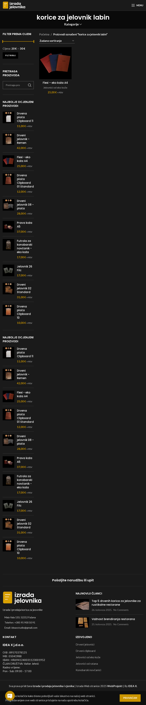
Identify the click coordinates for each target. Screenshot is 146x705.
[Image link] (22, 597)
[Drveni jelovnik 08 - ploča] (8, 207)
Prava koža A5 (24, 224)
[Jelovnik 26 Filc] (8, 271)
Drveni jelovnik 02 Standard (24, 288)
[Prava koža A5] (8, 227)
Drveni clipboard (85, 650)
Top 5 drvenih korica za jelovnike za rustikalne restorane (116, 603)
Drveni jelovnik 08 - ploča (25, 204)
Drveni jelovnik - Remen (23, 139)
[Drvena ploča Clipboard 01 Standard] (8, 183)
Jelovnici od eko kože (55, 87)
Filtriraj (10, 55)
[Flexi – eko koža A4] (55, 63)
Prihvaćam (130, 697)
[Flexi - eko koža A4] (8, 161)
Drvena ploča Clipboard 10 (24, 312)
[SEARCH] (30, 85)
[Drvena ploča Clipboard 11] (8, 120)
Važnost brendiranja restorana (113, 619)
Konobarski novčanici (88, 670)
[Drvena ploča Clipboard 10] (8, 315)
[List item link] (36, 622)
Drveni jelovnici (85, 644)
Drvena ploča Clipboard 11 (25, 117)
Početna (44, 34)
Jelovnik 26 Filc (24, 268)
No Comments (121, 610)
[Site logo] (14, 5)
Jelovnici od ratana (87, 663)
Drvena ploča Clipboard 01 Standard (25, 180)
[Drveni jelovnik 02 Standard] (8, 291)
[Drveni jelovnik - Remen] (8, 141)
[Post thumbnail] (82, 605)
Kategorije (71, 24)
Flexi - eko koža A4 (23, 159)
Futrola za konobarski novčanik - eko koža (24, 246)
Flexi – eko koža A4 (55, 83)
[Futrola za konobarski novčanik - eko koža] (8, 249)
